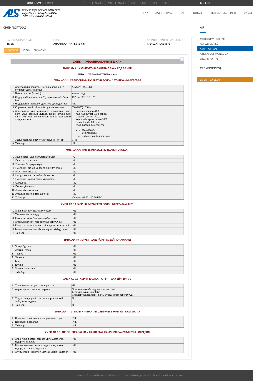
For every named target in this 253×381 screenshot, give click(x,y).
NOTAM (197, 12)
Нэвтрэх (48, 2)
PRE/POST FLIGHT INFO (223, 12)
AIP (184, 12)
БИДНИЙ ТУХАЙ (164, 12)
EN (208, 2)
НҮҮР (146, 12)
